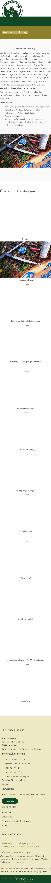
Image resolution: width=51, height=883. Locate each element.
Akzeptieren (6, 878)
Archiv (4, 825)
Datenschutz (7, 817)
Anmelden (10, 801)
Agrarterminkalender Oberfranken (16, 821)
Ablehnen (19, 878)
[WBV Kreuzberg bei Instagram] (25, 784)
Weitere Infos (25, 881)
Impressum (6, 812)
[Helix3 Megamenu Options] (25, 19)
